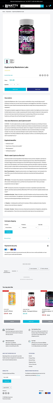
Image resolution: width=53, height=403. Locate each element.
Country (6, 224)
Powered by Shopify (7, 398)
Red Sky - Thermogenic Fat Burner (30, 311)
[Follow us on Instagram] (8, 393)
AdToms (38, 375)
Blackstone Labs (8, 75)
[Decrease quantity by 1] (11, 84)
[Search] (42, 6)
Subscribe (7, 381)
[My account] (46, 6)
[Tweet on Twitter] (45, 75)
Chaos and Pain (26, 309)
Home (4, 11)
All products (8, 11)
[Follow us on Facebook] (3, 393)
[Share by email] (47, 75)
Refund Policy (7, 238)
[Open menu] (3, 6)
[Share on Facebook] (40, 75)
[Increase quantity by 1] (17, 84)
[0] (49, 6)
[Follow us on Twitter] (6, 393)
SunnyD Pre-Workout (8, 311)
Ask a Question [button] (34, 268)
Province (24, 224)
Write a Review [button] (45, 268)
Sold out (12, 321)
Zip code (40, 224)
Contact (30, 366)
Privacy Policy (32, 358)
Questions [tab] (14, 271)
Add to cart (15, 89)
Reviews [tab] (6, 271)
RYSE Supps (6, 309)
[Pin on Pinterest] (42, 75)
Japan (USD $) (6, 387)
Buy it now (37, 89)
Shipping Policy (32, 362)
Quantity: (7, 84)
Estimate (9, 231)
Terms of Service (32, 364)
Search (30, 355)
